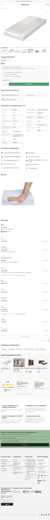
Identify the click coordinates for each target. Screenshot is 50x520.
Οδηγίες (39, 130)
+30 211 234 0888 (30, 469)
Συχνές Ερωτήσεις (17, 468)
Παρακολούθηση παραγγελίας (16, 464)
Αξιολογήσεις (4, 468)
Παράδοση (15, 459)
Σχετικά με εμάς (4, 459)
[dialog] (18, 67)
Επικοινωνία (3, 470)
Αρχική (2, 8)
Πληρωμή (15, 461)
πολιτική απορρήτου (14, 441)
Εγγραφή (25, 444)
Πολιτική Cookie (33, 514)
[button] (25, 1)
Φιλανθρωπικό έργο (5, 461)
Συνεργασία (3, 463)
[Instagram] (42, 514)
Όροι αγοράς (25, 514)
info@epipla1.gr (30, 476)
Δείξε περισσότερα (25, 336)
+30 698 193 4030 (30, 467)
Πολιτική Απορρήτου (17, 514)
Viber (28, 479)
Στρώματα (7, 8)
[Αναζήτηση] (46, 4)
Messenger (29, 477)
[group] (23, 387)
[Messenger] (47, 514)
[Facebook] (40, 514)
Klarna (14, 470)
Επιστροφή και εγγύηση (18, 466)
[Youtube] (44, 514)
